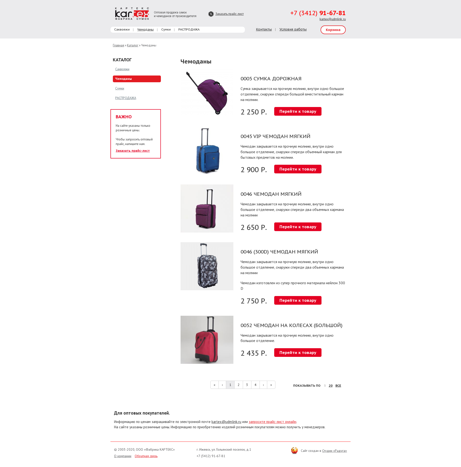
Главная (118, 45)
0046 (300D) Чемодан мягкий (279, 251)
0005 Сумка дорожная (271, 78)
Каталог (132, 45)
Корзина (333, 30)
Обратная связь (146, 456)
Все (338, 386)
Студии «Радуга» (334, 450)
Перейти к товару (297, 111)
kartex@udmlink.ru (333, 19)
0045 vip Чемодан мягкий (275, 136)
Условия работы (293, 29)
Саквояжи (122, 29)
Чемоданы (145, 29)
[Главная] (155, 13)
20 (331, 386)
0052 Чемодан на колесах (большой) (291, 325)
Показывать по (307, 386)
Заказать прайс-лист (229, 14)
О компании (122, 456)
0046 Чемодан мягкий (271, 194)
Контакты (264, 29)
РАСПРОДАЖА (189, 29)
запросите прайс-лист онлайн (272, 421)
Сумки (166, 29)
